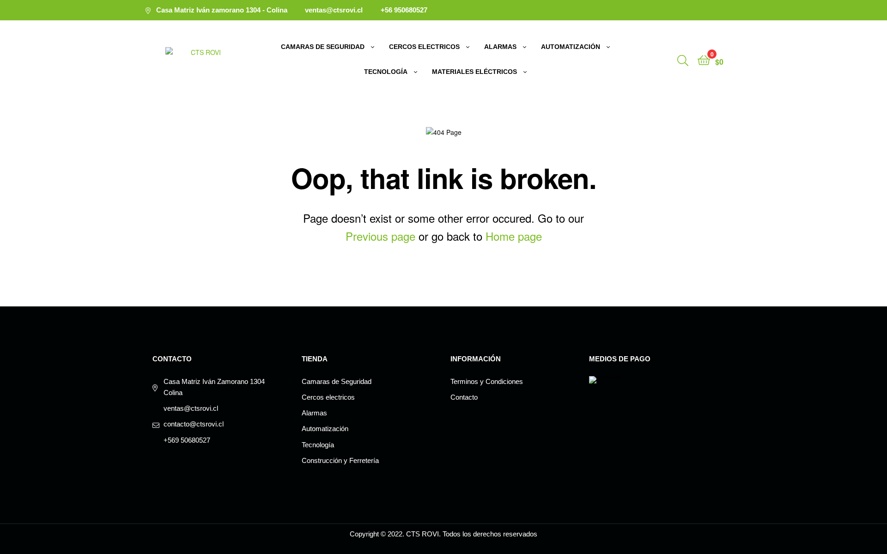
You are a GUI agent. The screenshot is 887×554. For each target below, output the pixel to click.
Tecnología (385, 71)
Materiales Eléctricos (474, 71)
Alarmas (500, 46)
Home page (514, 236)
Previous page (380, 236)
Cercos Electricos (424, 46)
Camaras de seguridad (323, 46)
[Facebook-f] (719, 10)
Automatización (570, 46)
